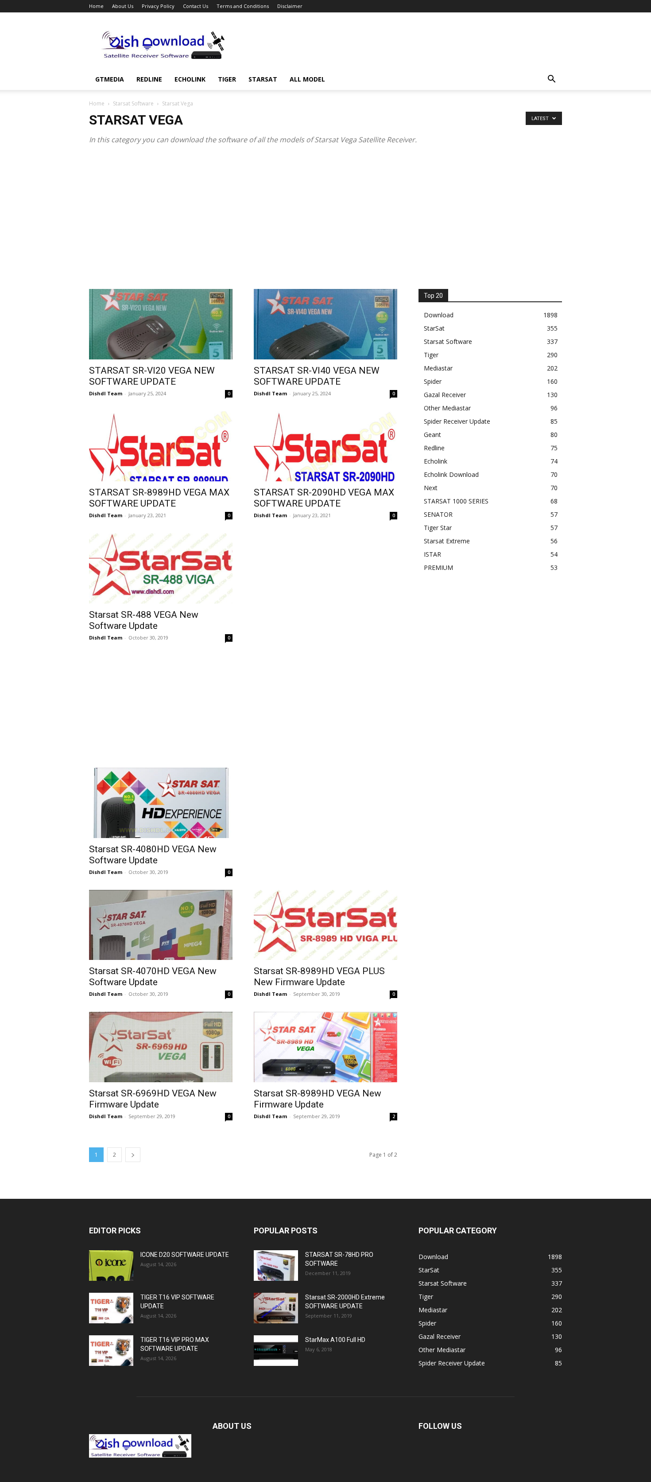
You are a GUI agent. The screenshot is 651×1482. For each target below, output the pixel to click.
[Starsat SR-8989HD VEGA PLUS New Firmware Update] (325, 925)
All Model (307, 79)
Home (96, 6)
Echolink (189, 79)
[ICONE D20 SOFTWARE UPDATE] (111, 1265)
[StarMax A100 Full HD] (276, 1350)
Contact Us (195, 6)
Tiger (227, 79)
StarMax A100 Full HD (335, 1339)
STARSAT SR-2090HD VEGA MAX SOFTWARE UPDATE (324, 498)
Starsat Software (133, 103)
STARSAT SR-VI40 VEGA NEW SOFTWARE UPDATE (317, 376)
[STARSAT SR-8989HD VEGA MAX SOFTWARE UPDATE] (160, 446)
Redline (149, 79)
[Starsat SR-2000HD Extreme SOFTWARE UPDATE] (276, 1308)
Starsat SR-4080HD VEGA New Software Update (153, 855)
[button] (551, 80)
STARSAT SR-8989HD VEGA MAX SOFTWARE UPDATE (159, 498)
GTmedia (109, 79)
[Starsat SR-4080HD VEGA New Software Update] (160, 803)
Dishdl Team (105, 393)
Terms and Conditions (243, 6)
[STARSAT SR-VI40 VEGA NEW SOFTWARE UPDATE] (325, 324)
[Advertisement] (401, 45)
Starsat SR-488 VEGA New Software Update (143, 620)
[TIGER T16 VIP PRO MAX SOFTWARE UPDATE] (111, 1350)
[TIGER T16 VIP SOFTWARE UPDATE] (111, 1308)
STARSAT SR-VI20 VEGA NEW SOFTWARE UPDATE (152, 376)
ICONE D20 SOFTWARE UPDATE (184, 1254)
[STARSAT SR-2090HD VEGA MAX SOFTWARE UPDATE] (325, 446)
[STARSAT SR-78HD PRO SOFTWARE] (276, 1265)
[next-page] (132, 1154)
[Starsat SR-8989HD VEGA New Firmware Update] (325, 1047)
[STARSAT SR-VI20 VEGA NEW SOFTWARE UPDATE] (160, 324)
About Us (122, 6)
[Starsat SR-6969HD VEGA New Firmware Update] (160, 1047)
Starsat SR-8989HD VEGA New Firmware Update (317, 1099)
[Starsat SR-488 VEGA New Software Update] (160, 568)
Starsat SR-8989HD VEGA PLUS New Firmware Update (319, 976)
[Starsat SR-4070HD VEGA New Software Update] (160, 925)
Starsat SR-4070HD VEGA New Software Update (153, 976)
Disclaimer (289, 6)
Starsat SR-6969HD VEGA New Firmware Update (153, 1099)
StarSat (262, 79)
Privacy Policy (158, 6)
